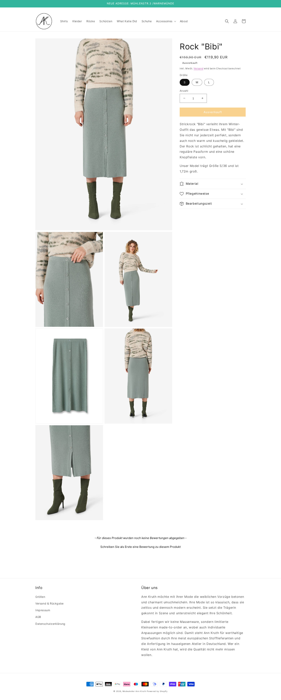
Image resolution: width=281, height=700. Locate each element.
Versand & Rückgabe (49, 603)
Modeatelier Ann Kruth (135, 691)
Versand (198, 68)
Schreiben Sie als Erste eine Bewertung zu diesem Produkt (140, 547)
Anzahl (184, 90)
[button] (166, 21)
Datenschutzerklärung (50, 623)
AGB (38, 616)
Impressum (42, 610)
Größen (40, 596)
